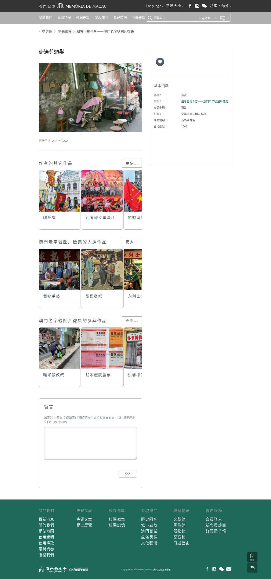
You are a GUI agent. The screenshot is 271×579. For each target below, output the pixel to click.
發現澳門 (101, 18)
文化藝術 (149, 543)
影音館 (179, 537)
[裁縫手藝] (59, 269)
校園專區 (83, 18)
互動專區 (138, 18)
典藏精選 (120, 18)
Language (153, 6)
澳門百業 (149, 531)
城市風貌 (149, 525)
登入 (128, 474)
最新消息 (46, 519)
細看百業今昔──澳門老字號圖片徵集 (105, 31)
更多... (132, 163)
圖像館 (179, 525)
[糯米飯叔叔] (59, 348)
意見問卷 (46, 549)
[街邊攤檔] (102, 269)
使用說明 (46, 537)
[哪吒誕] (59, 191)
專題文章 (84, 519)
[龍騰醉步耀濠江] (102, 191)
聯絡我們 (46, 555)
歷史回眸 (149, 519)
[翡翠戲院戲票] (102, 348)
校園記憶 (117, 525)
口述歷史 (181, 543)
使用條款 (46, 543)
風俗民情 (149, 537)
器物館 (179, 531)
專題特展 (64, 18)
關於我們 (45, 18)
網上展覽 (84, 525)
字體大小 (173, 6)
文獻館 (179, 519)
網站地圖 (46, 531)
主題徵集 (65, 31)
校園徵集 (117, 519)
